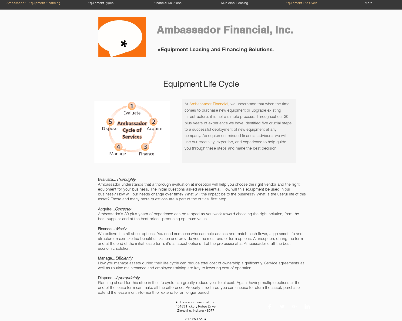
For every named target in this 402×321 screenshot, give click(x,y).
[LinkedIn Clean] (307, 306)
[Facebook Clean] (269, 306)
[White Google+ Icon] (295, 306)
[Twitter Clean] (282, 306)
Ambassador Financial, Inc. (224, 29)
